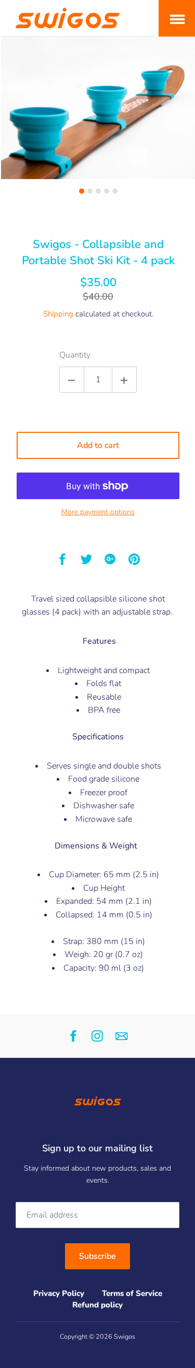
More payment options (98, 512)
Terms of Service (132, 1293)
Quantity (74, 355)
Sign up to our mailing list (97, 1148)
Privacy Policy (58, 1293)
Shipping (58, 314)
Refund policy (97, 1305)
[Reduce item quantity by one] (71, 380)
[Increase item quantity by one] (124, 380)
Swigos (124, 1336)
